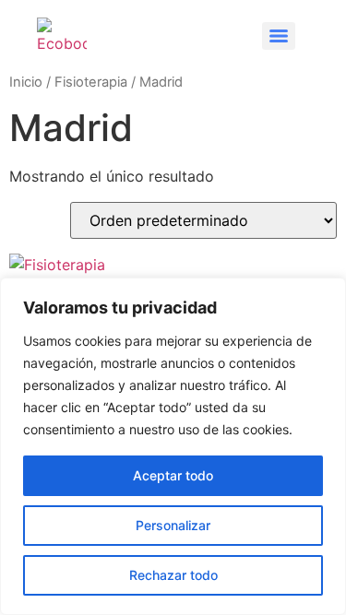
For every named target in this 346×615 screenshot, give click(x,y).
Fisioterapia (90, 82)
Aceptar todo (173, 475)
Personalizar (173, 525)
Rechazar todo (173, 575)
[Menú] (278, 36)
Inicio (25, 82)
